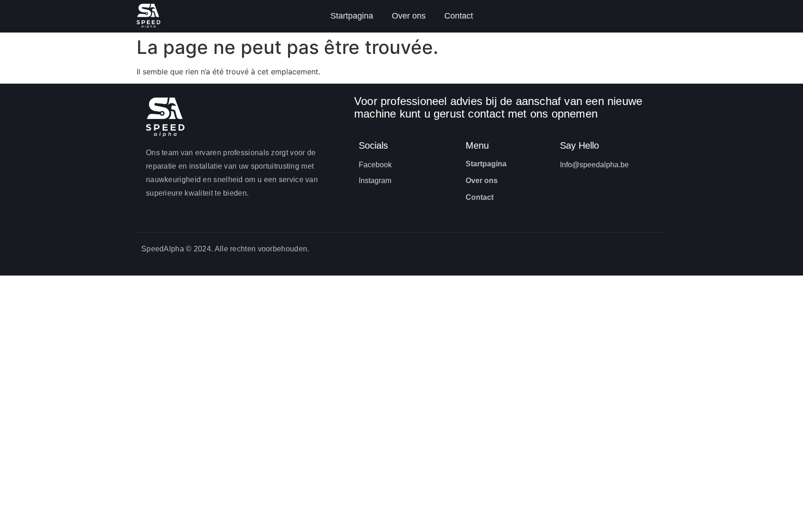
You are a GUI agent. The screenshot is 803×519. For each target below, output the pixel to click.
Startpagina (351, 15)
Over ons (409, 15)
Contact (458, 15)
